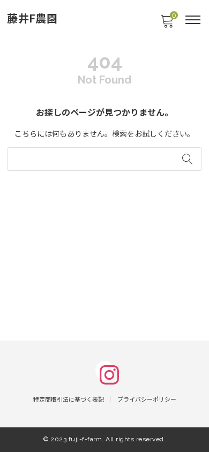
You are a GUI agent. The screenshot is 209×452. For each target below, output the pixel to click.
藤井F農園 (32, 18)
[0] (167, 24)
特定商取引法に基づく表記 (68, 399)
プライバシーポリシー (146, 399)
